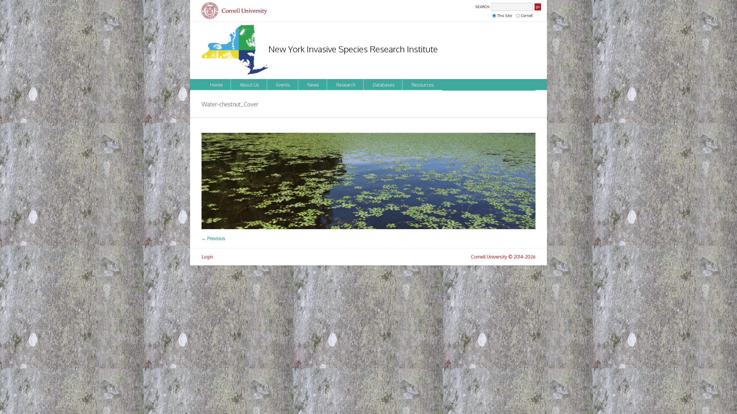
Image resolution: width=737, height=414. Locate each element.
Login (207, 257)
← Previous (213, 238)
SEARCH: (482, 7)
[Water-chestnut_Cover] (368, 181)
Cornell (527, 16)
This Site (504, 16)
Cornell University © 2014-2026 (503, 257)
